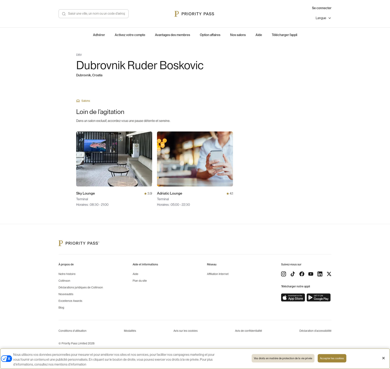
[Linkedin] (319, 274)
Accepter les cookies (332, 358)
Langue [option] (321, 18)
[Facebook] (301, 274)
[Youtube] (310, 274)
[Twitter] (329, 274)
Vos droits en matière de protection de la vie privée (283, 358)
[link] (293, 297)
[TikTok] (292, 274)
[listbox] (324, 18)
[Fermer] (383, 358)
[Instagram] (283, 274)
